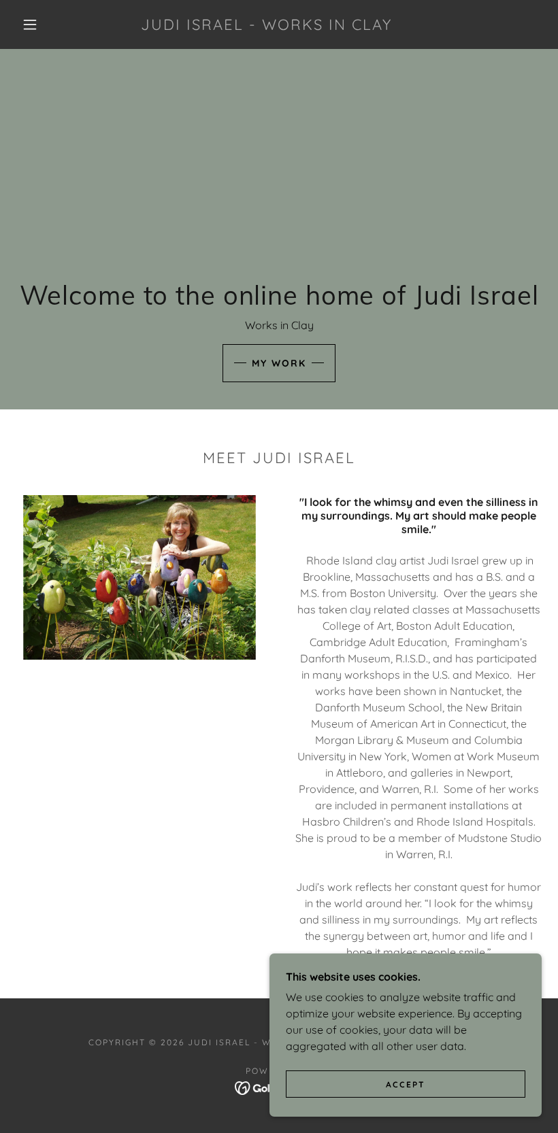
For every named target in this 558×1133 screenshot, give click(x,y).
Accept (405, 1084)
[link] (266, 26)
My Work (279, 363)
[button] (30, 24)
